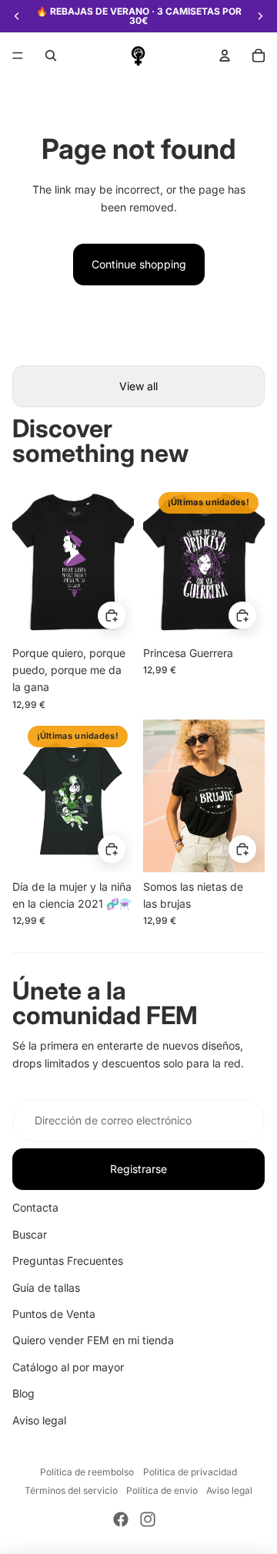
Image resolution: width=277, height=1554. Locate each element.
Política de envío (162, 1490)
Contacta (35, 1207)
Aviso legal (39, 1420)
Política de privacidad (190, 1472)
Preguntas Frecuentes (67, 1260)
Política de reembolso (87, 1472)
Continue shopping (139, 264)
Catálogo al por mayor (68, 1367)
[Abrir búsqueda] (51, 55)
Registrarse (138, 1168)
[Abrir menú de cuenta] (225, 55)
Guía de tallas (46, 1287)
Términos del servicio (71, 1490)
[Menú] (17, 55)
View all (138, 386)
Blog (23, 1393)
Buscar (29, 1234)
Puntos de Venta (53, 1313)
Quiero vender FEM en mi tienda (93, 1340)
